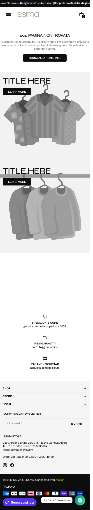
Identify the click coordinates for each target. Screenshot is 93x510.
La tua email (13, 423)
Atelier (60, 479)
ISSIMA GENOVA (23, 479)
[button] (8, 14)
